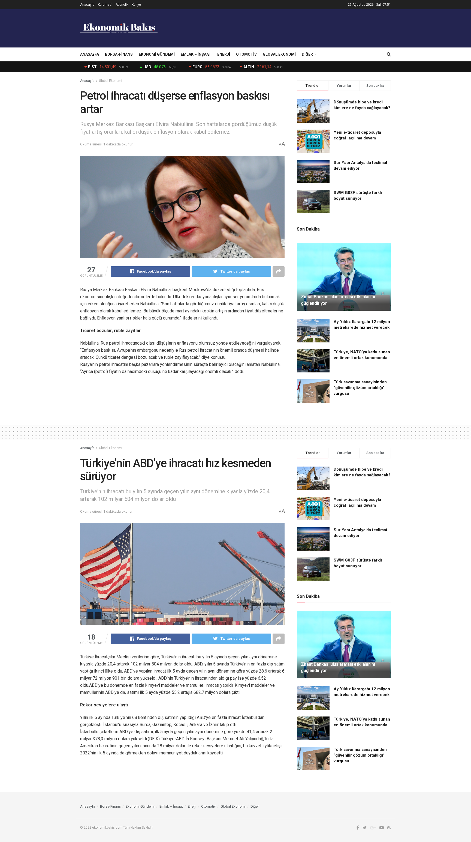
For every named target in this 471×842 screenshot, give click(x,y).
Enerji (223, 54)
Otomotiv (246, 54)
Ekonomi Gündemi (157, 54)
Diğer (307, 54)
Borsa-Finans (119, 54)
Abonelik (122, 5)
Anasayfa (87, 5)
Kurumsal (105, 5)
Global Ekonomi (279, 54)
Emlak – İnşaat (196, 54)
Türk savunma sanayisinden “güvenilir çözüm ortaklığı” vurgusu (360, 388)
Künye (136, 5)
